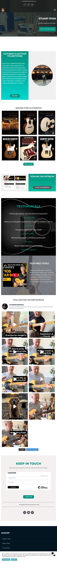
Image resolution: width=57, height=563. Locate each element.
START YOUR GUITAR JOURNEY (47, 29)
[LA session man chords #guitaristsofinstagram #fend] (42, 324)
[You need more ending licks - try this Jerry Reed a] (42, 352)
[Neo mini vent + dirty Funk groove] (42, 406)
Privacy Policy (6, 548)
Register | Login (6, 539)
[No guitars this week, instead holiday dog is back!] (15, 406)
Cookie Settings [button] (6, 559)
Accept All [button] (14, 559)
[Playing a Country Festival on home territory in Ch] (15, 324)
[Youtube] (28, 512)
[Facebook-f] (24, 512)
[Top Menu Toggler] (55, 10)
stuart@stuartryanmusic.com (29, 1)
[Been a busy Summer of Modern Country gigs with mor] (42, 379)
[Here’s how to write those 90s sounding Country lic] (15, 352)
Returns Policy (6, 543)
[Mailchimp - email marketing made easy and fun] (43, 489)
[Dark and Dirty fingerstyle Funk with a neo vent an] (15, 434)
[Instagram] (32, 512)
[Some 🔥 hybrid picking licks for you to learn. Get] (15, 379)
